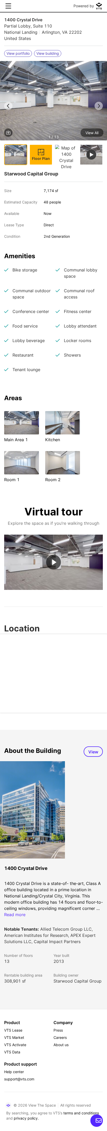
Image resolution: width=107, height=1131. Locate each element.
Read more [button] (14, 914)
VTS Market (14, 1037)
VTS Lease (13, 1030)
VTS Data (12, 1052)
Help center (14, 1071)
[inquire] (96, 1120)
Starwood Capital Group (78, 981)
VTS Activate (15, 1045)
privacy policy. (26, 1118)
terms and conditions (81, 1113)
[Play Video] (53, 562)
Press (58, 1030)
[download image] (8, 132)
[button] (53, 101)
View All (91, 133)
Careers (60, 1037)
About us (61, 1045)
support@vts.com (19, 1079)
